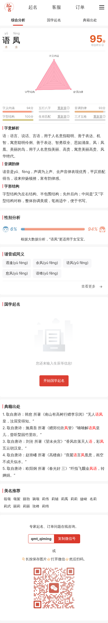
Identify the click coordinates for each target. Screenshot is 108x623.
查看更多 (91, 286)
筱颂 (7, 499)
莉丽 (26, 506)
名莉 (93, 499)
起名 (32, 7)
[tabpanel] (54, 161)
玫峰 (35, 506)
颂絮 (16, 499)
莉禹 (64, 499)
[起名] (9, 7)
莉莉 (74, 499)
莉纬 (45, 506)
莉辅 (55, 499)
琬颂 (35, 499)
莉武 (7, 506)
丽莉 (16, 506)
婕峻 (83, 499)
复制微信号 (67, 538)
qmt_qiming (41, 539)
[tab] (18, 20)
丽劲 (26, 499)
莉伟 (45, 499)
